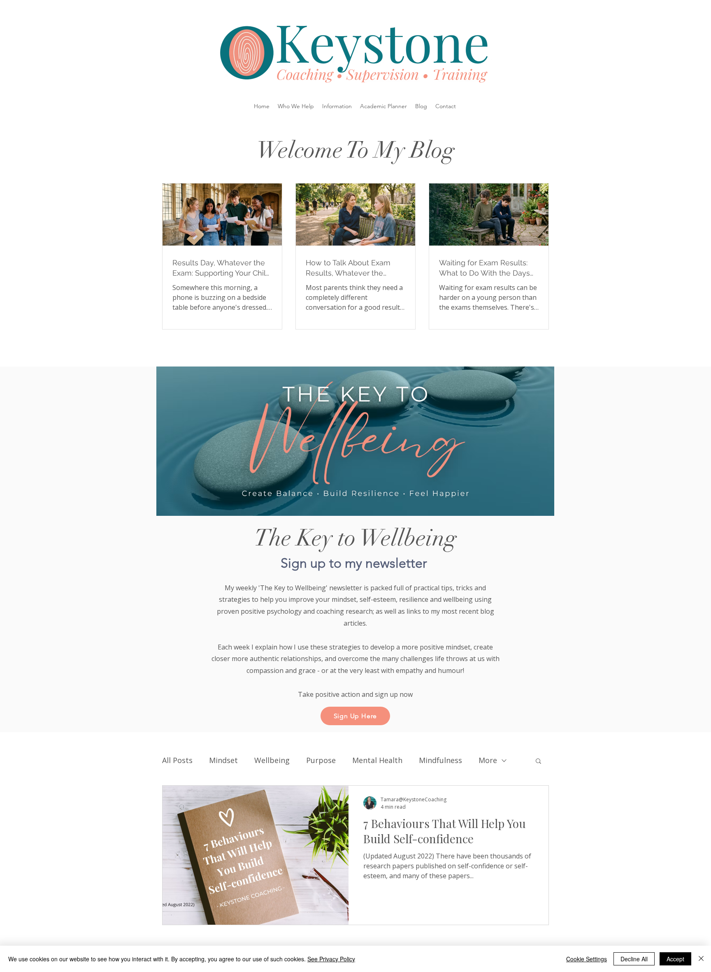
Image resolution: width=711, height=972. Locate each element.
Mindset (223, 760)
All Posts (177, 760)
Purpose (321, 760)
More (488, 760)
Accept (675, 959)
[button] (296, 106)
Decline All (634, 959)
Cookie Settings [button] (586, 959)
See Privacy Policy (331, 959)
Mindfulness (440, 760)
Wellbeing (272, 760)
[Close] (701, 958)
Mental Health (377, 760)
